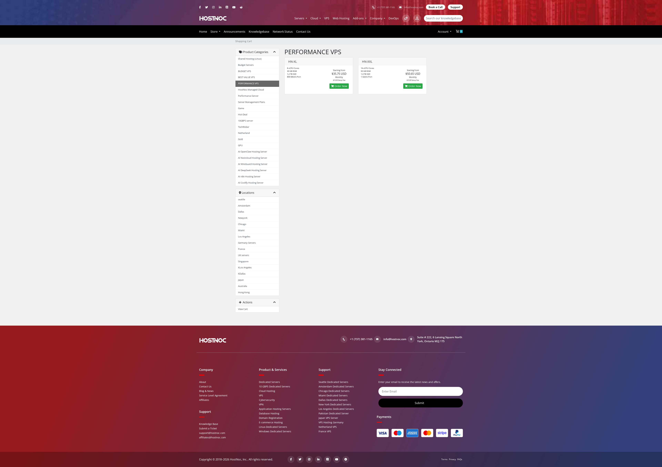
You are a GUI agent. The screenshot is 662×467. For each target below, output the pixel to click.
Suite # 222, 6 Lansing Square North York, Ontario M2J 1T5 (439, 339)
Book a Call (436, 7)
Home (203, 31)
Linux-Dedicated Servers (273, 427)
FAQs (459, 459)
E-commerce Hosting (271, 422)
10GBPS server (245, 120)
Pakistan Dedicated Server (334, 413)
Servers (299, 18)
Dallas (241, 211)
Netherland (244, 133)
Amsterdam (244, 205)
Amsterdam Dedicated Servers (336, 386)
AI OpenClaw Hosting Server (252, 151)
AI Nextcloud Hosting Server (252, 157)
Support (455, 7)
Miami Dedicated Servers (333, 395)
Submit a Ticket (208, 428)
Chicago (242, 224)
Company (376, 18)
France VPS (325, 431)
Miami (241, 230)
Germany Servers (247, 242)
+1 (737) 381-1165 (386, 7)
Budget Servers (246, 65)
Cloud (314, 18)
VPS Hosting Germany (331, 422)
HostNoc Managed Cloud (251, 89)
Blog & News (206, 391)
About (202, 382)
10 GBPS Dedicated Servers (274, 386)
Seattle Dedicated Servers (333, 382)
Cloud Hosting (267, 391)
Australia (242, 286)
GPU (240, 145)
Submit (420, 403)
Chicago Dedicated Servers (334, 391)
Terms (444, 459)
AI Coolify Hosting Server (250, 182)
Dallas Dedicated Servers (333, 400)
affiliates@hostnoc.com (212, 437)
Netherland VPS (328, 427)
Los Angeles (244, 236)
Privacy (452, 459)
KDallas (241, 273)
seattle (241, 199)
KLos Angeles (245, 267)
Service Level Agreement (213, 395)
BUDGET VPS (244, 71)
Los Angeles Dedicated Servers (336, 409)
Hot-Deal (242, 114)
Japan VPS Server (328, 418)
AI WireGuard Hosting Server (252, 164)
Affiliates (204, 400)
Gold (240, 139)
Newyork (242, 217)
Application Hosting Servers (275, 409)
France (241, 249)
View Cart (243, 309)
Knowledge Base (208, 424)
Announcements (234, 31)
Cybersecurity (267, 400)
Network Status (283, 31)
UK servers (243, 255)
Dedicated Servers (269, 382)
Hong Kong (244, 292)
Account (443, 31)
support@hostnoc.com (212, 433)
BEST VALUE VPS (246, 77)
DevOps (394, 18)
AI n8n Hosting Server (249, 176)
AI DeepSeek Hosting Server (252, 170)
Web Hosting (341, 18)
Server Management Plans (251, 102)
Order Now (340, 86)
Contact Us (303, 31)
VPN (261, 404)
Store (214, 31)
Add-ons (358, 18)
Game (241, 108)
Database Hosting (269, 413)
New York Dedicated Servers (335, 404)
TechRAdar (243, 127)
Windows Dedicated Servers (275, 431)
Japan (241, 279)
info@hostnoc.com (413, 7)
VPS (326, 18)
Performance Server (248, 95)
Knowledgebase (259, 31)
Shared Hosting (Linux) (250, 58)
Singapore (243, 261)
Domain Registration (271, 418)
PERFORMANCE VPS (248, 83)
